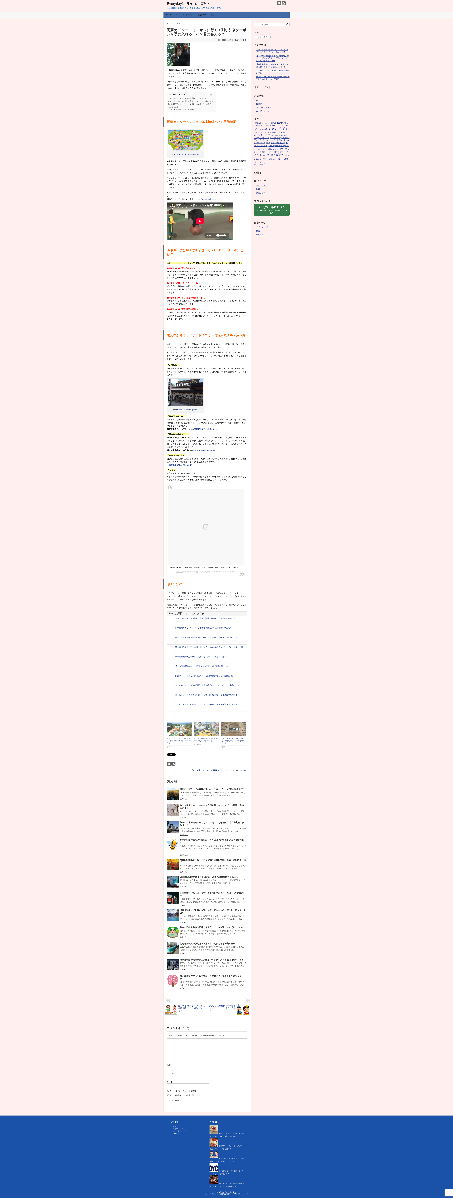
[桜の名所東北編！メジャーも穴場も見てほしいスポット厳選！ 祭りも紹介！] (173, 811)
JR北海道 (265, 123)
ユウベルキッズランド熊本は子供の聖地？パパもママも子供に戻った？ (205, 618)
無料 (270, 152)
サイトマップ (188, 15)
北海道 (281, 143)
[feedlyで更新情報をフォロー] (279, 4)
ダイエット (268, 140)
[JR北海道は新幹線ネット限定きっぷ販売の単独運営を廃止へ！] (173, 883)
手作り (266, 149)
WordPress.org (262, 111)
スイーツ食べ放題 (276, 138)
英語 (287, 155)
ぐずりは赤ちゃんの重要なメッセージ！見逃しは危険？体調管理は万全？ (206, 704)
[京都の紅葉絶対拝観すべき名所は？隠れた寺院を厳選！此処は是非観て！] (173, 866)
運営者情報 (202, 15)
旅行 (239, 40)
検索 (212, 15)
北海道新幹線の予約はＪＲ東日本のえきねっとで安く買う (207, 943)
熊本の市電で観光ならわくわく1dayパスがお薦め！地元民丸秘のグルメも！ (207, 638)
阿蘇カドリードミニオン (223, 770)
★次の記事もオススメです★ (184, 109)
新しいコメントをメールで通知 (183, 1091)
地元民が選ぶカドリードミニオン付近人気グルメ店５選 (190, 104)
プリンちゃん (206, 770)
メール (171, 1073)
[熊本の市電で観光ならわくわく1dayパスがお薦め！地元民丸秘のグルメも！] (173, 828)
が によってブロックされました (271, 210)
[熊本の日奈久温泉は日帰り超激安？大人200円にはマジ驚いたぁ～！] (173, 933)
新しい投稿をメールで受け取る (183, 1095)
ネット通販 (279, 140)
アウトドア (265, 125)
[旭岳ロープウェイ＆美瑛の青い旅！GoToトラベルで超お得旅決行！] (173, 795)
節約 (283, 152)
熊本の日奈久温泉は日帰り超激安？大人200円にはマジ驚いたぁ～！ (212, 927)
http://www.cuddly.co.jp (206, 199)
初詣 (274, 143)
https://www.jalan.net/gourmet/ (187, 410)
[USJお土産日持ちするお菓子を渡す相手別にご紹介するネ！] (206, 729)
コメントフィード (263, 108)
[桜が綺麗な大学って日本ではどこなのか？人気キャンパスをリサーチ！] (173, 982)
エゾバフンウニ (277, 125)
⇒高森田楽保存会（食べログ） (180, 465)
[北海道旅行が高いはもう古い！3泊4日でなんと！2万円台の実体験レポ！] (173, 899)
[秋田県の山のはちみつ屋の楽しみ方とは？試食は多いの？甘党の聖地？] (173, 846)
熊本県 (276, 152)
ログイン (260, 100)
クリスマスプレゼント (273, 132)
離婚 (275, 159)
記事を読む (184, 799)
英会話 (278, 154)
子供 (271, 146)
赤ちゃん (259, 159)
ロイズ (262, 143)
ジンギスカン (264, 138)
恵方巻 (259, 149)
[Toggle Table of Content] (210, 95)
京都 (268, 143)
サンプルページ (172, 15)
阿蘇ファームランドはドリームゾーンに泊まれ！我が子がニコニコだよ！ (179, 740)
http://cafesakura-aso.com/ (204, 450)
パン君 (197, 770)
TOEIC (282, 123)
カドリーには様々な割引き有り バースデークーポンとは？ (191, 101)
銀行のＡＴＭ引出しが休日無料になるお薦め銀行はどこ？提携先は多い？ (206, 676)
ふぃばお (242, 770)
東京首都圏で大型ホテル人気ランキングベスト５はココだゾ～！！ (203, 657)
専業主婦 (280, 146)
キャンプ (276, 128)
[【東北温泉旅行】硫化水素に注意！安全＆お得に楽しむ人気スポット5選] (173, 916)
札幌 (282, 148)
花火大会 (266, 154)
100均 (257, 123)
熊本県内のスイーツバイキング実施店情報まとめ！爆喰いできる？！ (204, 628)
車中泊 (268, 159)
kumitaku (179, 572)
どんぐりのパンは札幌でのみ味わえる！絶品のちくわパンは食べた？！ (233, 740)
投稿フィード (261, 104)
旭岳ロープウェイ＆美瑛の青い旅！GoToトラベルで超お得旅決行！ (212, 789)
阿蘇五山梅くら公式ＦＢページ (207, 429)
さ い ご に (174, 107)
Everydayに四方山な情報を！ (190, 4)
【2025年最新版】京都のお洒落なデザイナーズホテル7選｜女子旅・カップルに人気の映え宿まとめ (272, 58)
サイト (170, 1082)
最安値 (273, 149)
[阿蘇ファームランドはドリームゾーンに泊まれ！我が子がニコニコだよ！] (179, 729)
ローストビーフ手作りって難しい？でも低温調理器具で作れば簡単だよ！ (206, 695)
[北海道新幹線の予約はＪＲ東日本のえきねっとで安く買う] (173, 949)
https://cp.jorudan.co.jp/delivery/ (188, 154)
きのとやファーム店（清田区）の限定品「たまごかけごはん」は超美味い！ (207, 685)
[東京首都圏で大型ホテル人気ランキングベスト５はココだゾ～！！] (173, 966)
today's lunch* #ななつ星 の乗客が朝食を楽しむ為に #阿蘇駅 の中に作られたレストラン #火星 (203, 567)
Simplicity (233, 1192)
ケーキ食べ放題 (276, 135)
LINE (273, 123)
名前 (170, 1065)
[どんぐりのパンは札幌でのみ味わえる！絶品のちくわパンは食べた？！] (233, 729)
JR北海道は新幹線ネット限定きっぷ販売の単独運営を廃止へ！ (202, 666)
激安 (265, 152)
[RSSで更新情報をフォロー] (283, 4)
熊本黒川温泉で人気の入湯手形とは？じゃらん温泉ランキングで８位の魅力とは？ (210, 647)
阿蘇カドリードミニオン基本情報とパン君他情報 (188, 98)
